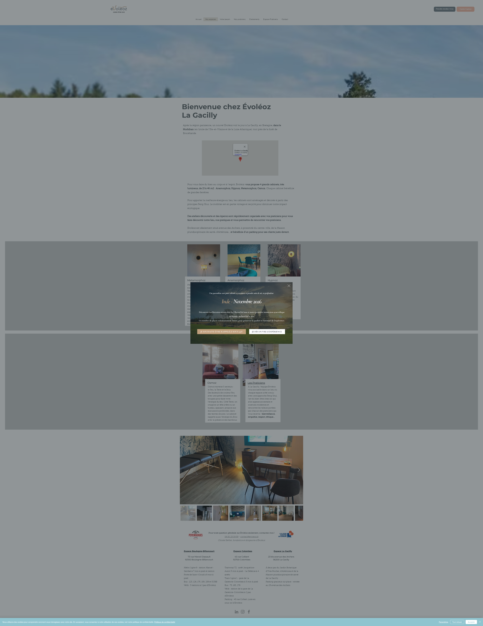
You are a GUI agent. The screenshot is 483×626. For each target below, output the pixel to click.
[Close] (479, 622)
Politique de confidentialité (164, 622)
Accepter (471, 622)
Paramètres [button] (443, 622)
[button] (289, 285)
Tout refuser (457, 622)
